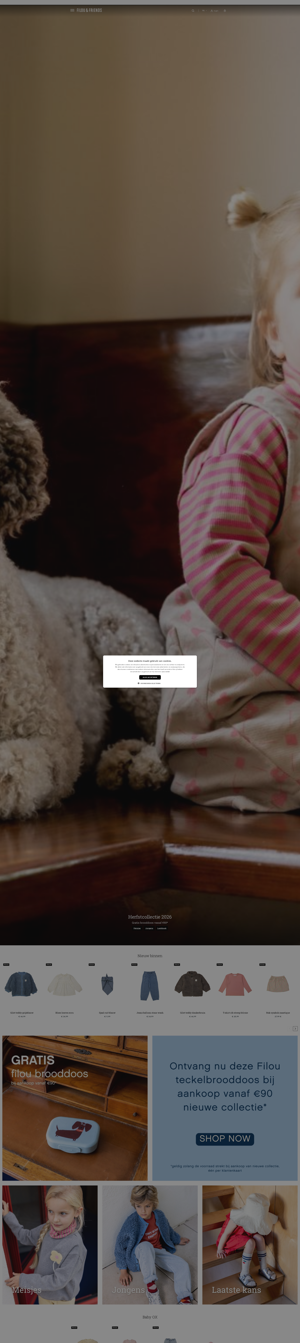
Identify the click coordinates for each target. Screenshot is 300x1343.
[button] (150, 683)
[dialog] (150, 671)
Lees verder (166, 671)
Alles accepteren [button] (150, 677)
